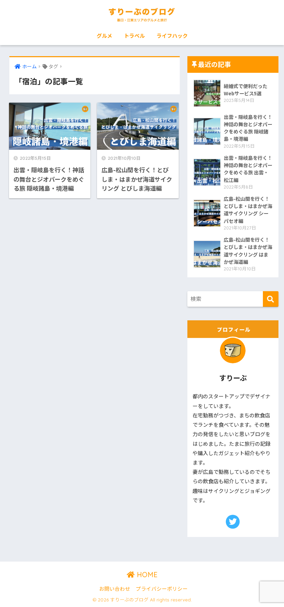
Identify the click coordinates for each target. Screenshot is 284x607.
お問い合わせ (114, 588)
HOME (146, 574)
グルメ (104, 35)
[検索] (270, 299)
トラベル (134, 35)
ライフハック (172, 35)
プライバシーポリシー (162, 588)
